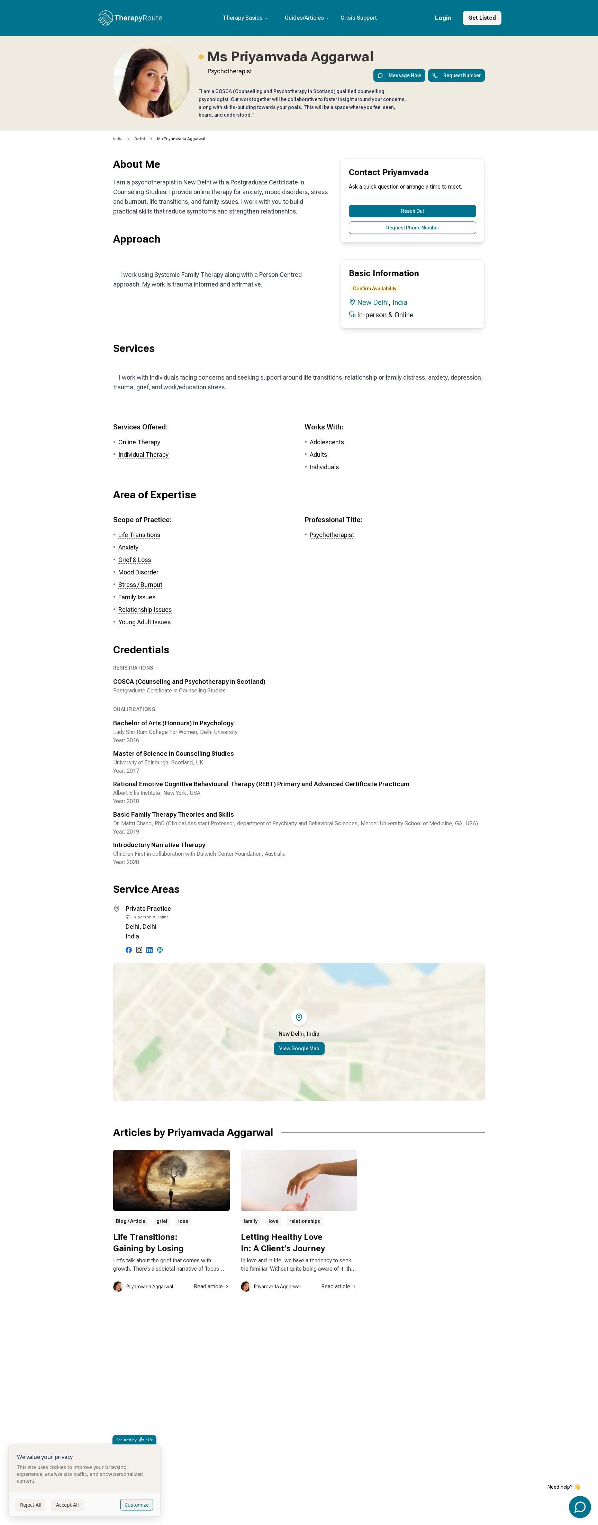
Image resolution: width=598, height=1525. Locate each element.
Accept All (67, 1504)
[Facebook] (129, 950)
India (118, 138)
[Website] (160, 950)
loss (183, 1221)
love (273, 1221)
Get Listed (482, 18)
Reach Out (412, 211)
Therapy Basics (243, 18)
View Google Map (299, 1048)
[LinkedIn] (149, 950)
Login (443, 17)
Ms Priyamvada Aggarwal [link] (181, 138)
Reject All (31, 1504)
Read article (208, 1286)
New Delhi (373, 302)
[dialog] (84, 1480)
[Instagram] (139, 950)
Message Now (405, 75)
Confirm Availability (375, 288)
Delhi (132, 926)
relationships (304, 1221)
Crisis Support (359, 18)
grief (161, 1221)
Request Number (462, 75)
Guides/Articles (304, 18)
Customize (137, 1504)
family (250, 1221)
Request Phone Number (412, 227)
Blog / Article (130, 1221)
